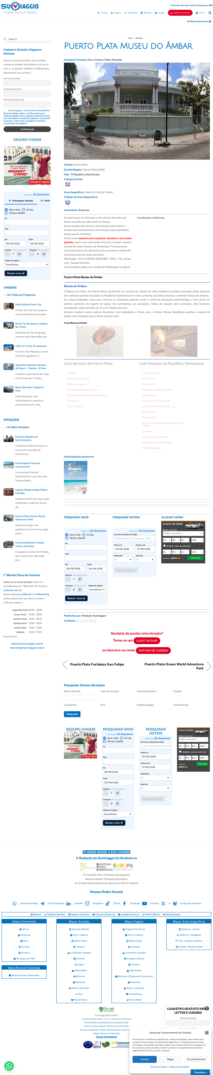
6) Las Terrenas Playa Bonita (156, 401)
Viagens (117, 13)
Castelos (80, 946)
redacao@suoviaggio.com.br (27, 643)
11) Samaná (147, 431)
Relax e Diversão (80, 988)
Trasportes (132, 13)
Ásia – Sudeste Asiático (190, 940)
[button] (206, 1032)
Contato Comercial (105, 914)
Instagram (97, 903)
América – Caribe (190, 929)
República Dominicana (86, 174)
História (80, 958)
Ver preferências (196, 1059)
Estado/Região (145, 704)
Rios (80, 994)
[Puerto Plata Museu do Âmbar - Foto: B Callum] (100, 354)
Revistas (147, 13)
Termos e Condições (89, 1030)
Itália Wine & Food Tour (28, 304)
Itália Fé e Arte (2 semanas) (31, 345)
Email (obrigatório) (12, 89)
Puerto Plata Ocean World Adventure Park (172, 666)
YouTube (154, 903)
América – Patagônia (190, 935)
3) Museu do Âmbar (76, 384)
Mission (37, 914)
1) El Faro (71, 373)
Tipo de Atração (109, 691)
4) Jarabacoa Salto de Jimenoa (157, 389)
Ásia (25, 940)
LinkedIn (78, 903)
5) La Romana (149, 395)
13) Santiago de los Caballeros (157, 442)
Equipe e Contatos (80, 914)
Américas (83, 210)
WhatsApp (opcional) (13, 99)
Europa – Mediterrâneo (190, 946)
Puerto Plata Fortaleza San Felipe (97, 664)
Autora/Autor (181, 704)
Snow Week (135, 999)
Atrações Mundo (80, 929)
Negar (170, 1059)
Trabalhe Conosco (130, 914)
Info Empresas (172, 914)
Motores (80, 976)
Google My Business (190, 903)
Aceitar (145, 1059)
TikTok (116, 903)
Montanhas (80, 970)
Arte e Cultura (95, 59)
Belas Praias (80, 940)
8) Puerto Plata (149, 412)
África (25, 929)
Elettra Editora (152, 914)
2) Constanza (148, 378)
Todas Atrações (113, 59)
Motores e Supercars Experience (135, 976)
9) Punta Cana (149, 417)
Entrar (202, 13)
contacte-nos (10, 590)
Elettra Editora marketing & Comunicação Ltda (105, 1022)
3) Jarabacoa (148, 384)
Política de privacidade (179, 1067)
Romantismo (80, 999)
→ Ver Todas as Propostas (19, 294)
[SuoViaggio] (19, 9)
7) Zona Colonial (75, 406)
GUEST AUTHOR (146, 640)
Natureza (80, 982)
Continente (70, 704)
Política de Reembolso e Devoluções (116, 1030)
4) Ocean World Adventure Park (82, 389)
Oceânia (25, 952)
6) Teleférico (73, 401)
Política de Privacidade (94, 1026)
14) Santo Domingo (151, 448)
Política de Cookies (158, 1067)
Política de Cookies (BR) (118, 1026)
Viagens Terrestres (135, 929)
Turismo (104, 13)
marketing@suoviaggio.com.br (27, 647)
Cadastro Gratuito (55, 914)
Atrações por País (25, 958)
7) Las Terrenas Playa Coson (156, 406)
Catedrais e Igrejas (80, 952)
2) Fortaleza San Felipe (78, 378)
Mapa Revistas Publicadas (25, 975)
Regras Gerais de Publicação (106, 1033)
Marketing (43, 594)
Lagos (80, 964)
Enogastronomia (135, 958)
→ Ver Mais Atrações (16, 427)
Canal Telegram (55, 903)
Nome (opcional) (11, 78)
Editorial (26, 594)
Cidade (177, 691)
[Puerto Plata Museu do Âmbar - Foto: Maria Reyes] (174, 354)
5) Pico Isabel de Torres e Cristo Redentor (87, 395)
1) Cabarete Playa (151, 373)
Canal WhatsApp (29, 903)
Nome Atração (72, 691)
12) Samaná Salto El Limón (155, 437)
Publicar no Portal (181, 13)
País (102, 704)
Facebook (134, 903)
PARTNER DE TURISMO (153, 650)
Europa (25, 946)
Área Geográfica (146, 691)
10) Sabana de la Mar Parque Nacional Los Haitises (163, 424)
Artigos (161, 13)
